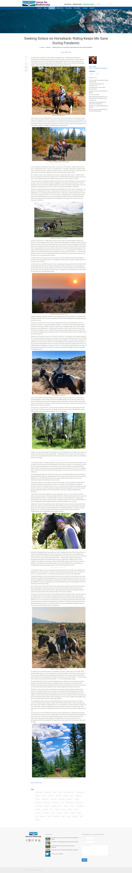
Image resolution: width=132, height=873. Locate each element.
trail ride (49, 816)
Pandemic (64, 809)
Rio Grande (59, 812)
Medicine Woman (38, 806)
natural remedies (80, 806)
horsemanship (55, 802)
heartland (77, 799)
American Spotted (38, 792)
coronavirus (37, 795)
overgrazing (57, 809)
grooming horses (45, 799)
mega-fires (47, 806)
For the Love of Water (94, 94)
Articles (52, 8)
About (45, 8)
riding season (46, 812)
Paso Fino (70, 809)
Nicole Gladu (45, 809)
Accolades (77, 8)
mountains (72, 806)
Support (92, 8)
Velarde (68, 816)
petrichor (76, 809)
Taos (36, 816)
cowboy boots (50, 795)
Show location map (66, 52)
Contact (85, 8)
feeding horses (78, 795)
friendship (37, 799)
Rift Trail (53, 812)
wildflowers (37, 819)
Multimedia (59, 8)
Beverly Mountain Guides (69, 792)
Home (39, 8)
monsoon (66, 806)
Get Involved (67, 4)
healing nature (70, 799)
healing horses (62, 799)
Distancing (65, 795)
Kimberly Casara (67, 118)
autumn (60, 792)
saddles (79, 812)
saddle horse (73, 812)
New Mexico (37, 809)
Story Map (68, 8)
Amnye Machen (48, 792)
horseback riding (47, 802)
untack (63, 816)
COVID (43, 795)
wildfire (81, 816)
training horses (57, 816)
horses (62, 802)
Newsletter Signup (88, 4)
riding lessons (38, 812)
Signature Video (77, 4)
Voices (97, 73)
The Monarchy (92, 100)
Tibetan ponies (42, 816)
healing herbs (53, 799)
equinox (71, 795)
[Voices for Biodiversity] (33, 834)
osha (51, 809)
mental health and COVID (56, 806)
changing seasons (80, 792)
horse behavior (38, 802)
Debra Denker (58, 795)
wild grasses (74, 816)
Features (92, 73)
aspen (55, 792)
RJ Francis (66, 812)
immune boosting (69, 802)
